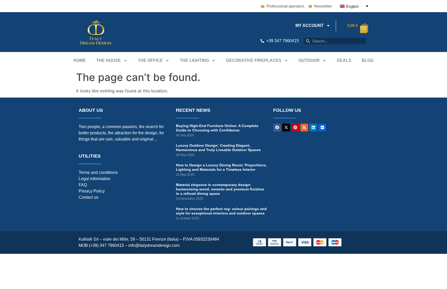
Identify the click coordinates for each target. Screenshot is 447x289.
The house (108, 60)
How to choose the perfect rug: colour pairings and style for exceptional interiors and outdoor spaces (221, 211)
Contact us (88, 197)
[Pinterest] (295, 127)
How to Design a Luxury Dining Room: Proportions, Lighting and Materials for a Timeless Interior (221, 167)
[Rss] (304, 127)
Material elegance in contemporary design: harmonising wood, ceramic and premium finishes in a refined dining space (220, 189)
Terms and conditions (98, 172)
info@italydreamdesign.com (154, 245)
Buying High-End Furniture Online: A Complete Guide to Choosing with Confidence (217, 128)
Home (79, 60)
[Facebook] (277, 127)
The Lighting (194, 60)
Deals (344, 60)
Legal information (94, 178)
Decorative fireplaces (253, 60)
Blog (368, 60)
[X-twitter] (286, 127)
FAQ (83, 185)
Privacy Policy (92, 191)
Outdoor (309, 60)
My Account (309, 25)
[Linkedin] (313, 127)
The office (150, 60)
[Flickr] (322, 127)
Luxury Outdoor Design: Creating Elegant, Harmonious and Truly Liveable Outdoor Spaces (218, 147)
